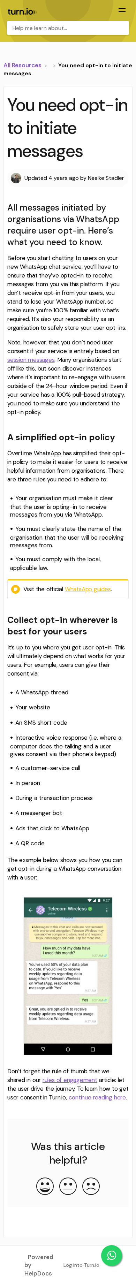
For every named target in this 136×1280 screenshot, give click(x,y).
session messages (30, 360)
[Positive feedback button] (45, 1187)
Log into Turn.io (81, 1265)
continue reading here (97, 1097)
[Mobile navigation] (122, 11)
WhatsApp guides (88, 589)
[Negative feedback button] (91, 1187)
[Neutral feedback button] (68, 1187)
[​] (50, 65)
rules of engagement (70, 1080)
